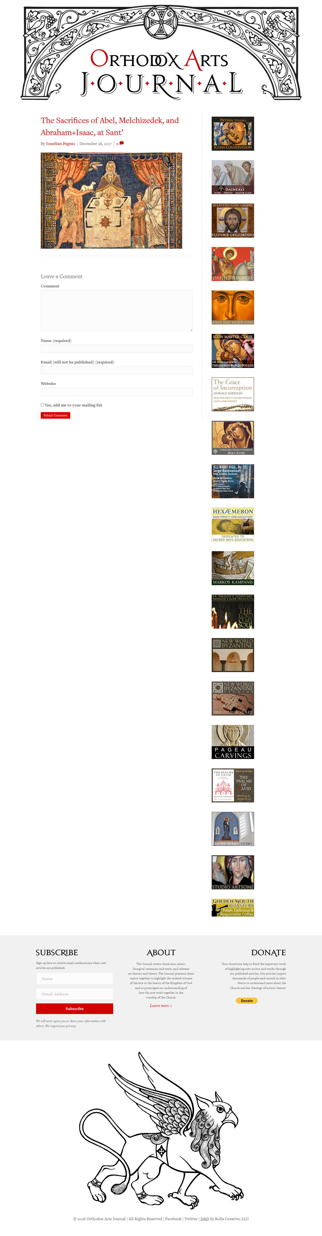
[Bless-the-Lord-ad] (233, 611)
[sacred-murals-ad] (233, 828)
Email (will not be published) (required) (77, 362)
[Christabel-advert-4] (233, 437)
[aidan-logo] (233, 307)
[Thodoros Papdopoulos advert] (233, 350)
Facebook (173, 1219)
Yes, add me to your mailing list (73, 405)
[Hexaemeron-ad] (233, 524)
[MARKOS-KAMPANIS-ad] (233, 568)
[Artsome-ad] (233, 872)
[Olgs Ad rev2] (233, 133)
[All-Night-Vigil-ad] (233, 481)
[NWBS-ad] (233, 698)
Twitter (191, 1219)
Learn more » (161, 1005)
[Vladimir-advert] (233, 220)
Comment (50, 286)
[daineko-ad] (233, 176)
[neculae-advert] (233, 263)
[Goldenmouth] (233, 907)
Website (48, 383)
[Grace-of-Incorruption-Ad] (233, 394)
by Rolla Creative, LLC (225, 1219)
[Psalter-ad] (233, 785)
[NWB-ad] (233, 654)
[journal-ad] (233, 741)
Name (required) (56, 340)
